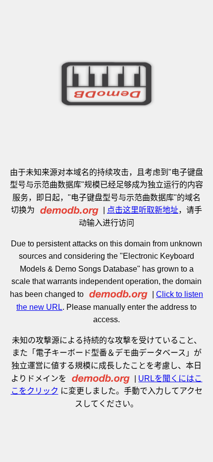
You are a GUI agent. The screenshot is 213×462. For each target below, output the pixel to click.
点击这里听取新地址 (142, 210)
